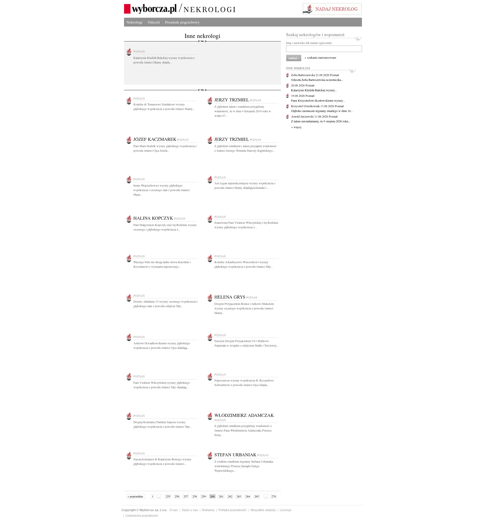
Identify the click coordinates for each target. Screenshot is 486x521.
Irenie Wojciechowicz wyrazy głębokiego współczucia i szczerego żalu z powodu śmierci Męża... (161, 189)
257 (186, 496)
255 (168, 496)
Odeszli (154, 22)
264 (248, 496)
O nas (174, 510)
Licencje (285, 510)
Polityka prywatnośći (232, 510)
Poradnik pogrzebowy (182, 22)
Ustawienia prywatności (142, 515)
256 (177, 496)
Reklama (208, 510)
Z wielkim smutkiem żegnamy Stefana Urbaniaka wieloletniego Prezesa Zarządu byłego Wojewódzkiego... (243, 465)
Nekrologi (135, 22)
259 (203, 496)
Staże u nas (190, 510)
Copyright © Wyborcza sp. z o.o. (144, 510)
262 (230, 496)
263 (239, 496)
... (159, 496)
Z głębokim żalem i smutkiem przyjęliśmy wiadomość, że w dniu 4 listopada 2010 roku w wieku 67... (242, 111)
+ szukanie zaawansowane (320, 57)
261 (221, 496)
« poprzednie (136, 496)
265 (256, 496)
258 (194, 496)
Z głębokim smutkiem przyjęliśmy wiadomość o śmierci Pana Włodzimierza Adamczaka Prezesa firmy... (243, 430)
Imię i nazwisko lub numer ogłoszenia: (309, 43)
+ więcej (296, 127)
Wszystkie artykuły (263, 510)
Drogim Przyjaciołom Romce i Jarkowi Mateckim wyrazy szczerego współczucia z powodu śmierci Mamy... (244, 308)
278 (273, 496)
